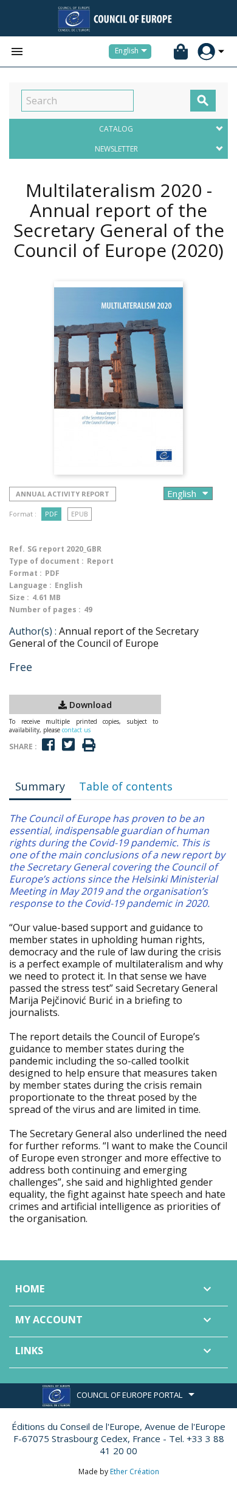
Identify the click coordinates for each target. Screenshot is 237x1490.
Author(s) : (33, 631)
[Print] (88, 745)
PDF (51, 513)
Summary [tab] (40, 786)
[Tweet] (68, 744)
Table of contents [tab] (126, 786)
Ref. (17, 549)
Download (89, 704)
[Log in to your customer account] (206, 52)
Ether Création (134, 1471)
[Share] (48, 744)
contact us (76, 730)
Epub (79, 513)
